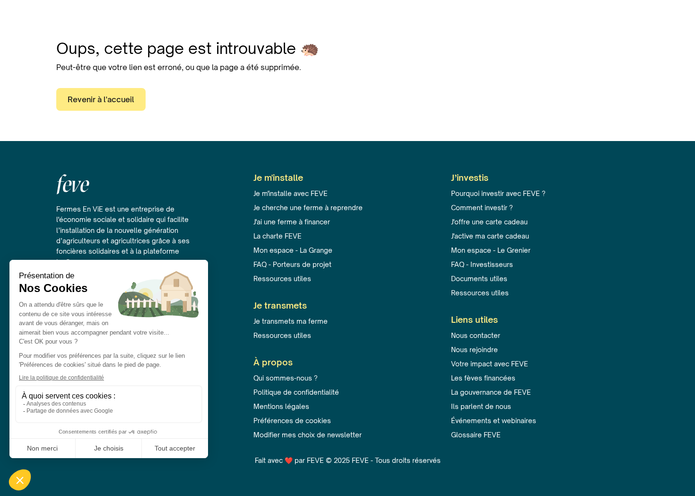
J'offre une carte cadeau (489, 222)
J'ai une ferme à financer (291, 222)
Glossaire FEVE (476, 435)
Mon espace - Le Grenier (490, 250)
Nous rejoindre (474, 349)
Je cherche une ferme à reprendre (308, 208)
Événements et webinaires (493, 420)
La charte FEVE (277, 236)
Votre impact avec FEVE (489, 364)
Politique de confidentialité (296, 392)
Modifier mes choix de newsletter (307, 435)
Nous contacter (475, 335)
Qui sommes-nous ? (285, 378)
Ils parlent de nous (481, 406)
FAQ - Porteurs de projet (292, 264)
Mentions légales (281, 406)
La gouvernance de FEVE (491, 392)
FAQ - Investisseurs (482, 264)
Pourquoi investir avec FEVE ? (498, 193)
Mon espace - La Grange (292, 250)
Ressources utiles (282, 279)
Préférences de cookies (292, 420)
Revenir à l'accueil (101, 99)
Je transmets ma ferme (290, 321)
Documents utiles (479, 279)
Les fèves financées (483, 378)
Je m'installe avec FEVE (290, 193)
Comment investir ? (482, 208)
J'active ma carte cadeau (490, 236)
